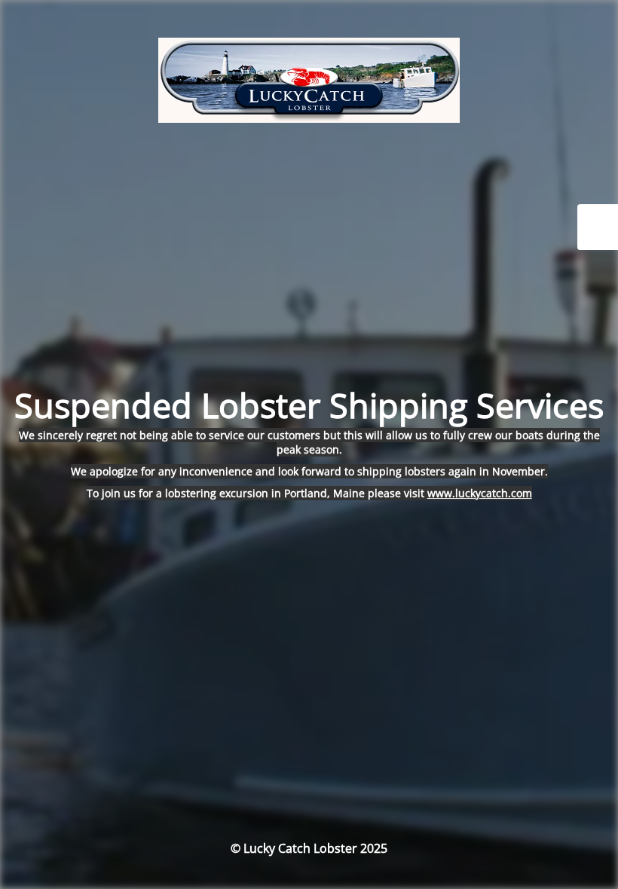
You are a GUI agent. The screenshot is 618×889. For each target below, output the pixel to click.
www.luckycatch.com (479, 493)
